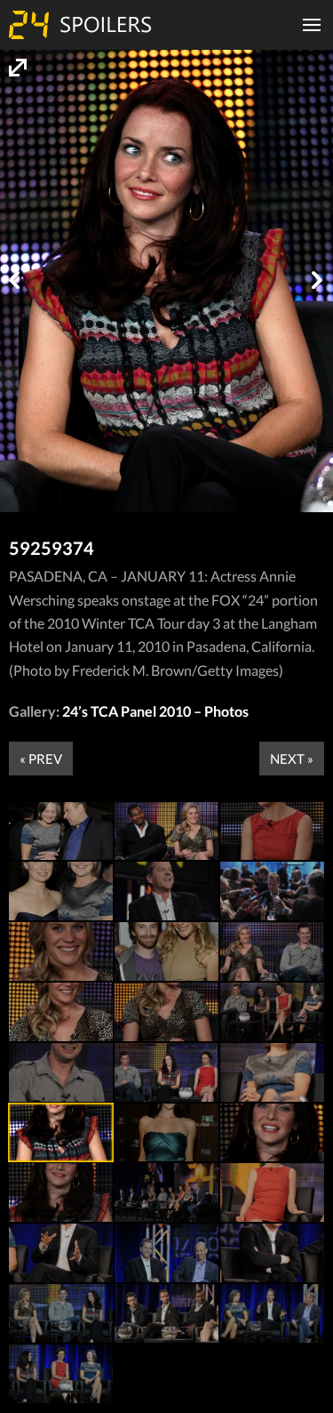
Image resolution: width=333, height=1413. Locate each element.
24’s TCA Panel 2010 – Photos (155, 710)
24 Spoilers (80, 25)
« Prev (41, 759)
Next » (291, 759)
